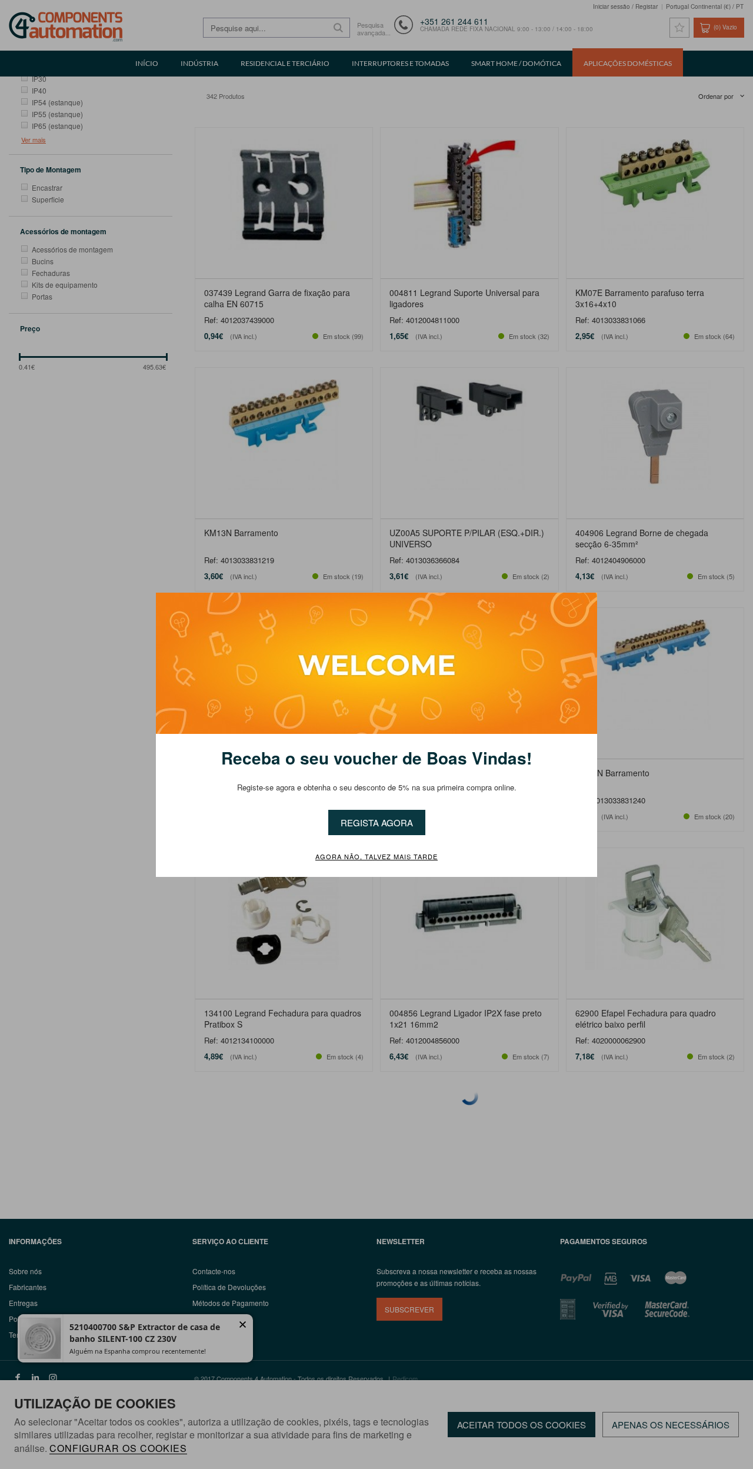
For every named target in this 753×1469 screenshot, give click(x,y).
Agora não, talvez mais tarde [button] (376, 857)
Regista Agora (377, 822)
